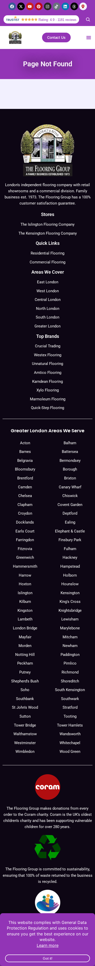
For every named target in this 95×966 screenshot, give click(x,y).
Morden (24, 645)
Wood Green (70, 751)
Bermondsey (70, 460)
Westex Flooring (47, 355)
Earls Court (24, 531)
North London (47, 308)
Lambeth (25, 619)
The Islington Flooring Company (47, 224)
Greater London (47, 326)
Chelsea (25, 495)
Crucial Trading (47, 346)
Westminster (25, 743)
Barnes (25, 451)
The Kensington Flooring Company (47, 233)
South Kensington (70, 690)
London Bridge (25, 628)
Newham (70, 645)
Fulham (70, 548)
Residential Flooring (47, 253)
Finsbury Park (70, 540)
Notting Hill (25, 654)
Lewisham (70, 619)
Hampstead (70, 566)
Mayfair (25, 637)
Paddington (70, 654)
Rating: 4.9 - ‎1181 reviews (58, 20)
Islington (25, 593)
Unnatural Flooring (47, 363)
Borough (70, 469)
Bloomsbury (25, 469)
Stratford (70, 707)
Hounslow (70, 584)
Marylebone (70, 628)
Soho (25, 690)
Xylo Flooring (47, 390)
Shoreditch (70, 681)
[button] (88, 37)
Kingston (24, 610)
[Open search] (88, 19)
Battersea (70, 451)
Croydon (25, 513)
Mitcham (70, 637)
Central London (48, 299)
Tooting (70, 716)
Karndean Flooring (47, 381)
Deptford (70, 513)
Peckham (25, 663)
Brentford (25, 478)
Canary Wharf (70, 487)
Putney (25, 672)
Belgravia (25, 460)
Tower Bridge (25, 725)
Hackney (70, 557)
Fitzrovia (25, 548)
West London (47, 291)
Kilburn (25, 601)
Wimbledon (24, 751)
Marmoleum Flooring (47, 399)
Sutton (25, 716)
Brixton (70, 478)
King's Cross (70, 601)
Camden (25, 487)
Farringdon (25, 540)
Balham (70, 443)
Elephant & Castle (70, 531)
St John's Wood (25, 707)
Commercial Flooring (47, 262)
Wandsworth (70, 734)
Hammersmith (25, 566)
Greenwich (25, 557)
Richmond (70, 672)
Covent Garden (70, 504)
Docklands (25, 522)
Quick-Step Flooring (47, 407)
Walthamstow (25, 734)
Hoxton (25, 584)
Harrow (25, 575)
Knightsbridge (70, 610)
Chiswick (70, 495)
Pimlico (70, 663)
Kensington (70, 593)
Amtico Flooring (47, 372)
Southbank (25, 698)
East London (47, 282)
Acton (25, 443)
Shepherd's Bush (25, 681)
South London (47, 317)
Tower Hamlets (70, 725)
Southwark (70, 698)
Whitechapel (70, 743)
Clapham (24, 504)
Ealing (70, 522)
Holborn (70, 575)
